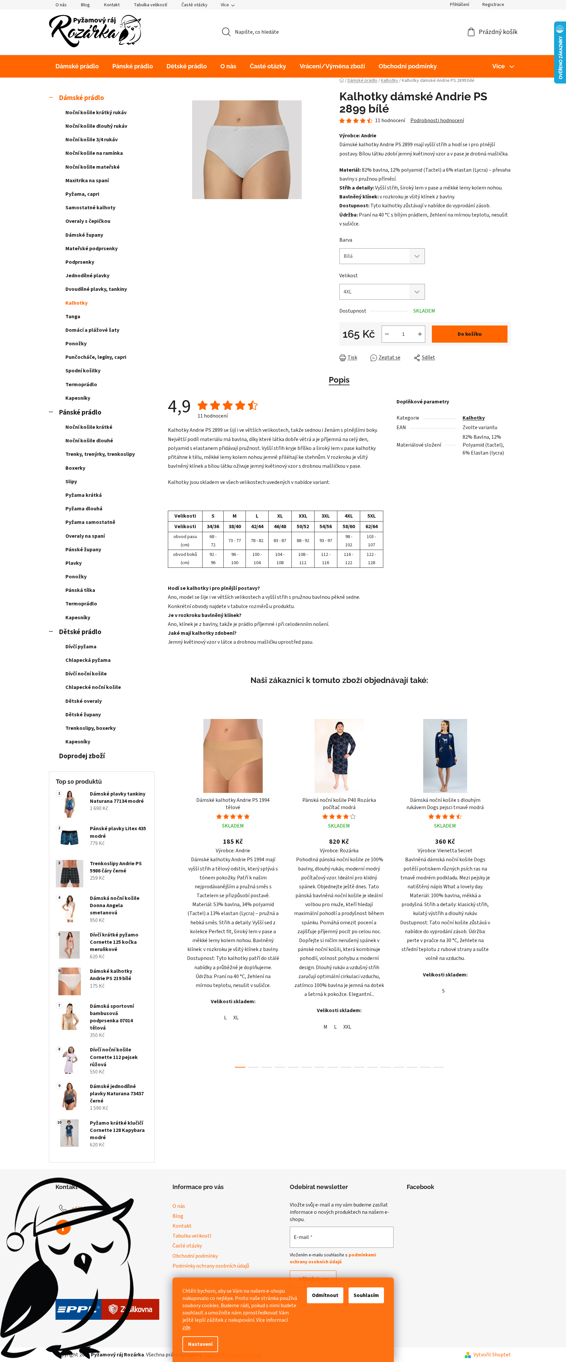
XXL (347, 1027)
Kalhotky (76, 303)
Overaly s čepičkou (87, 221)
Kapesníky (77, 398)
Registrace (493, 4)
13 (412, 1067)
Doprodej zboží (82, 756)
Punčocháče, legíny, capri (95, 357)
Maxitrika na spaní (87, 180)
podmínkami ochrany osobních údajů (333, 1258)
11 (385, 1067)
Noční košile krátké (88, 427)
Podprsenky (79, 262)
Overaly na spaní (85, 536)
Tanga (72, 316)
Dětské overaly (83, 701)
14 (425, 1067)
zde (186, 1327)
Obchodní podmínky (195, 1256)
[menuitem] (77, 66)
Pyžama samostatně (90, 522)
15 (438, 1067)
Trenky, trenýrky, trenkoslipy (100, 454)
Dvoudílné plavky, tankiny (96, 289)
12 (399, 1067)
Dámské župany (84, 235)
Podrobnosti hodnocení (437, 120)
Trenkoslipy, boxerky (90, 728)
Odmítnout (325, 1295)
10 (372, 1067)
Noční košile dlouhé (89, 440)
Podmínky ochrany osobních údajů (210, 1266)
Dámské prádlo (81, 98)
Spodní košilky (82, 370)
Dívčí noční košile (86, 673)
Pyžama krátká (83, 495)
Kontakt (112, 5)
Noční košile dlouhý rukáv (96, 126)
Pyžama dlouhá (83, 508)
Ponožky (76, 343)
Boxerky (75, 468)
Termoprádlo (81, 384)
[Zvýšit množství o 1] (420, 334)
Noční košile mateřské (92, 167)
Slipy (71, 481)
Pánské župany (83, 549)
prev (173, 891)
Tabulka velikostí (150, 5)
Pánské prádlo (80, 412)
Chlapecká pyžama (88, 660)
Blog (85, 5)
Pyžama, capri (82, 194)
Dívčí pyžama (80, 646)
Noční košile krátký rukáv (96, 112)
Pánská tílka (80, 590)
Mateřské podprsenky (91, 248)
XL (236, 1017)
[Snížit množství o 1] (387, 334)
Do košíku (470, 334)
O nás (61, 5)
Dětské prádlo (80, 632)
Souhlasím (366, 1295)
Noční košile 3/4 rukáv (91, 139)
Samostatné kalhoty (90, 207)
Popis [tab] (339, 380)
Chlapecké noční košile (93, 687)
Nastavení (200, 1344)
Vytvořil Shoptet (492, 1354)
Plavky (73, 563)
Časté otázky (194, 5)
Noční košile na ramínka (94, 153)
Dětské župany (83, 714)
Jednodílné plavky (87, 275)
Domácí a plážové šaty (92, 330)
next (505, 891)
